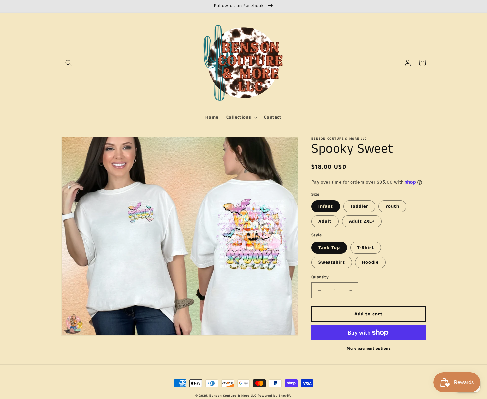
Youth (392, 206)
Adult (325, 221)
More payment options (369, 348)
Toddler (359, 206)
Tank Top (329, 247)
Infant (325, 206)
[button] (68, 63)
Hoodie (370, 262)
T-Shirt (365, 247)
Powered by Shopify (275, 395)
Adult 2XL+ (362, 221)
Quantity (320, 277)
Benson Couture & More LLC (232, 395)
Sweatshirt (331, 262)
